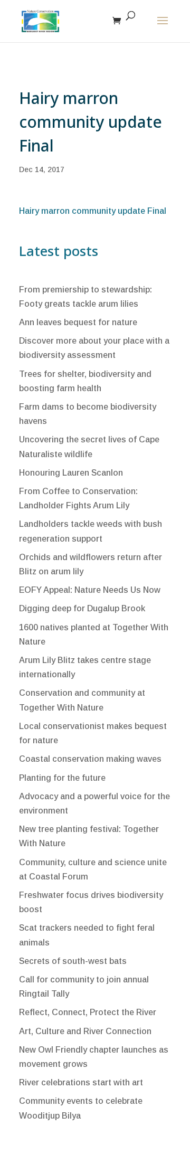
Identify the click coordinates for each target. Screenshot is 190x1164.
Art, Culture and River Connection (85, 1031)
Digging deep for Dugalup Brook (82, 608)
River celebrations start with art (81, 1082)
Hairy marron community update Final (92, 210)
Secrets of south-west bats (73, 961)
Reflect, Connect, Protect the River (87, 1012)
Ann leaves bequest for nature (78, 322)
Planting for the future (62, 777)
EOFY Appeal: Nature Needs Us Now (89, 589)
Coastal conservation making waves (90, 758)
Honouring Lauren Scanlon (71, 472)
